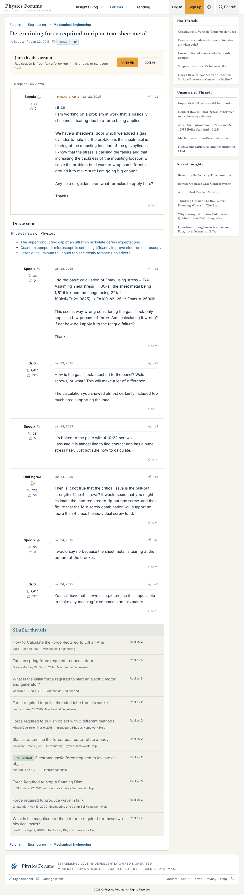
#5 (156, 477)
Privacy (211, 879)
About (185, 879)
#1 (156, 96)
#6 (156, 540)
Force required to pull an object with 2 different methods (63, 721)
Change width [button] (53, 879)
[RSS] (232, 878)
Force (63, 41)
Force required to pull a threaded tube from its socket (61, 702)
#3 (156, 363)
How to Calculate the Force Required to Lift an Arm (58, 642)
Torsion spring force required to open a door (53, 660)
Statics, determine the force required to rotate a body (61, 739)
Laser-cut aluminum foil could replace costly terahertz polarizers (75, 253)
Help (223, 879)
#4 (156, 426)
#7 (156, 584)
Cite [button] (151, 205)
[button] (102, 7)
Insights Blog (87, 7)
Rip (74, 41)
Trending (142, 7)
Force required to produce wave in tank (48, 800)
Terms (197, 879)
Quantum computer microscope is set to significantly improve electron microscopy (90, 247)
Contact (171, 879)
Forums (116, 7)
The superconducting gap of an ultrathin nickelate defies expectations (80, 242)
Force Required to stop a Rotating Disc (47, 781)
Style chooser (23, 879)
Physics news (22, 233)
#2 (156, 268)
